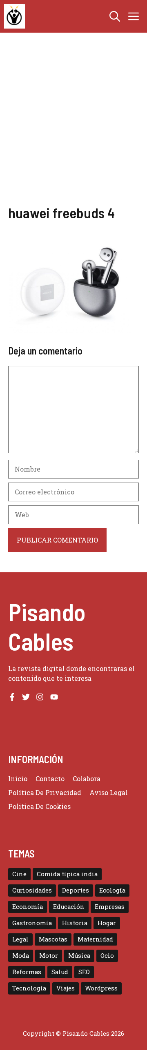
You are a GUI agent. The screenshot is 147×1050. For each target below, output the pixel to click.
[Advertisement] (73, 126)
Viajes (65, 988)
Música (79, 955)
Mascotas (53, 939)
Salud (59, 972)
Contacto (50, 778)
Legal (20, 939)
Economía (27, 906)
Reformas (26, 972)
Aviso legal (108, 792)
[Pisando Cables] (14, 16)
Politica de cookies (39, 806)
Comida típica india (67, 874)
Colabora (86, 778)
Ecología (112, 890)
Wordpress (101, 988)
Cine (19, 874)
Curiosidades (32, 890)
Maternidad (95, 939)
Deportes (75, 890)
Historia (74, 923)
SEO (84, 972)
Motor (48, 955)
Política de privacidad (44, 792)
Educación (69, 906)
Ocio (107, 955)
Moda (20, 955)
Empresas (110, 906)
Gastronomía (32, 923)
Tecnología (29, 988)
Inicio (17, 778)
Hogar (107, 923)
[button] (114, 16)
